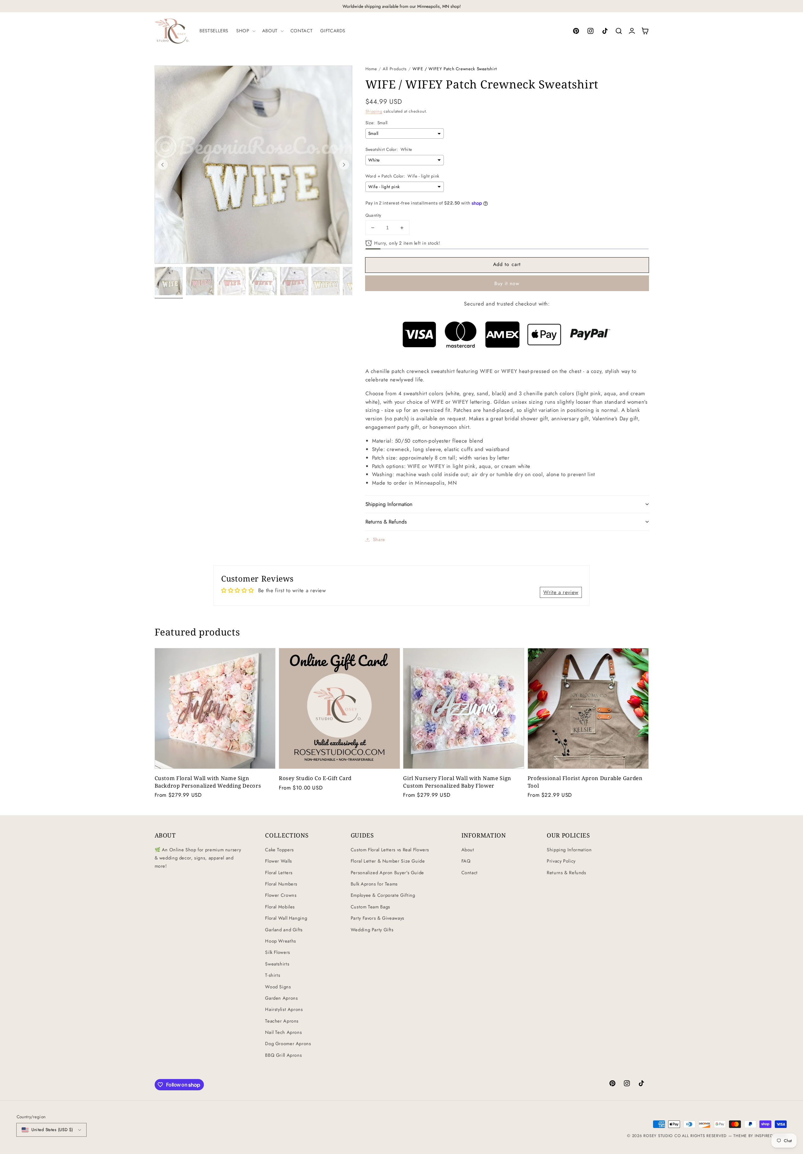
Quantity (373, 215)
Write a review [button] (560, 592)
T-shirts (272, 975)
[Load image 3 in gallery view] (231, 281)
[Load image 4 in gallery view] (263, 281)
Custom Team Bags (370, 906)
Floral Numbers (281, 883)
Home (371, 69)
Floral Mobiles (280, 906)
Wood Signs (278, 986)
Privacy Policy (561, 861)
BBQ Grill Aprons (283, 1055)
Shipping (373, 111)
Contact (469, 872)
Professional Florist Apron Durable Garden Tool (585, 781)
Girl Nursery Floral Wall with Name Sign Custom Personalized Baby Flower (457, 781)
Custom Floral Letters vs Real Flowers (390, 849)
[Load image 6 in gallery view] (325, 281)
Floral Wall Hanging (286, 918)
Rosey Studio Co (662, 1136)
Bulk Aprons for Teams (374, 883)
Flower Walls (278, 861)
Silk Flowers (277, 952)
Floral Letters (279, 872)
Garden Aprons (281, 998)
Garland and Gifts (284, 929)
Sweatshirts (277, 963)
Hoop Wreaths (280, 941)
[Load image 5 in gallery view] (294, 281)
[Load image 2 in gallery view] (200, 281)
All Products (395, 69)
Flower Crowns (280, 895)
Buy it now (507, 283)
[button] (245, 31)
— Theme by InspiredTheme (756, 1136)
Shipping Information (569, 849)
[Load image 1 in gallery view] (169, 281)
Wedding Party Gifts (372, 929)
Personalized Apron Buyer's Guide (387, 872)
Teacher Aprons (282, 1021)
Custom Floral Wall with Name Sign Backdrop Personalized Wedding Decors (208, 781)
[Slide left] (163, 165)
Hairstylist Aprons (284, 1009)
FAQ (466, 861)
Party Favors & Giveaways (377, 918)
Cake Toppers (279, 849)
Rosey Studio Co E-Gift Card (315, 778)
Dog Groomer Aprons (288, 1043)
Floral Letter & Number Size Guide (388, 861)
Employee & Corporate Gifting (383, 895)
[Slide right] (344, 165)
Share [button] (379, 539)
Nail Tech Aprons (283, 1032)
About (467, 849)
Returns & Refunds (566, 872)
